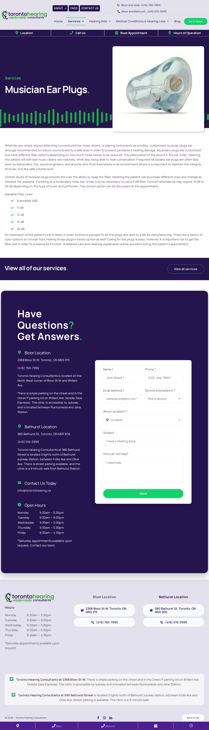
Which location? (115, 411)
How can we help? (115, 454)
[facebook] (98, 717)
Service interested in (160, 390)
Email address (113, 390)
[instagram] (104, 717)
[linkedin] (110, 717)
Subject (108, 433)
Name (108, 369)
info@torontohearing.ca (34, 490)
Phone (150, 369)
